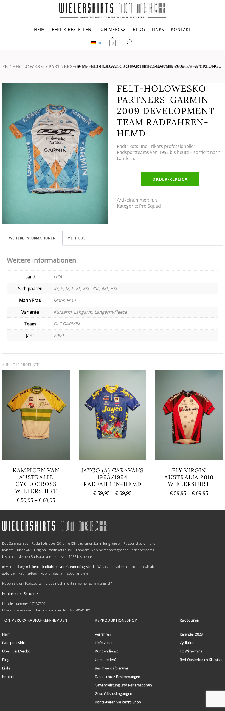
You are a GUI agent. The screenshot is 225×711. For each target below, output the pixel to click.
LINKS (158, 29)
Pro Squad (150, 206)
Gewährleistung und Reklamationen (123, 685)
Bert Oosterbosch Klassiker (201, 659)
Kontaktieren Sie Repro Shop (118, 702)
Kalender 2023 (191, 634)
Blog (5, 659)
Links (6, 668)
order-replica (170, 179)
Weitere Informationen (32, 238)
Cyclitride (187, 642)
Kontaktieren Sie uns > (20, 593)
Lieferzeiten (104, 642)
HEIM (39, 29)
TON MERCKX (112, 29)
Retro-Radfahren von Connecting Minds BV (66, 566)
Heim (80, 66)
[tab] (32, 238)
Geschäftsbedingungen (113, 693)
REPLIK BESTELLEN (71, 29)
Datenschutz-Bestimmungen (117, 676)
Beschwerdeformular (111, 668)
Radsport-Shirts (14, 642)
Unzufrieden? (105, 659)
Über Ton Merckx (15, 651)
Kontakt (8, 676)
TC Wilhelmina (191, 651)
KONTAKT (181, 29)
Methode (77, 238)
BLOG (139, 29)
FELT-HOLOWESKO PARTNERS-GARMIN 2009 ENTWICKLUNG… (155, 66)
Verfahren (103, 634)
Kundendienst (106, 651)
